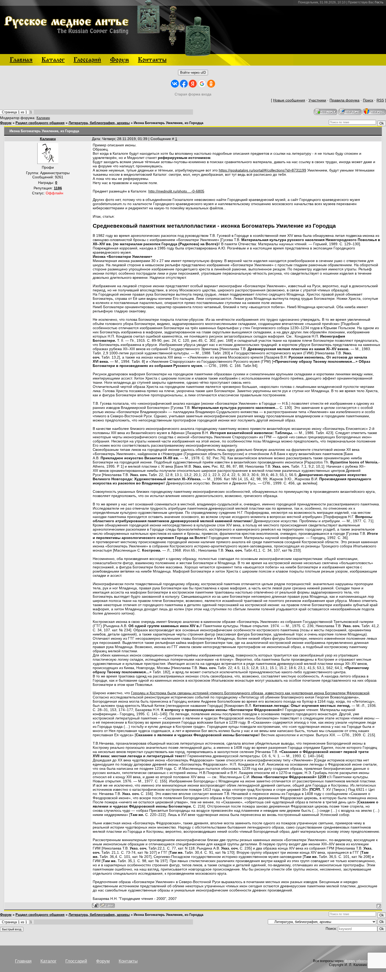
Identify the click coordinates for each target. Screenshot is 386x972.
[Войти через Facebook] (184, 84)
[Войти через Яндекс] (193, 84)
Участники (317, 100)
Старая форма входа (193, 94)
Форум (6, 123)
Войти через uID (193, 72)
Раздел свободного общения (40, 123)
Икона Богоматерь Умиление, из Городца (168, 123)
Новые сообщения (289, 100)
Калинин (43, 118)
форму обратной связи (363, 961)
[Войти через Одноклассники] (211, 84)
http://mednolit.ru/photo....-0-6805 (176, 191)
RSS (380, 100)
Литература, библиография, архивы (99, 123)
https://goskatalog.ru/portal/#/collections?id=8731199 (262, 170)
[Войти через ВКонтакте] (175, 84)
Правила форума (344, 100)
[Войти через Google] (202, 83)
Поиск (368, 100)
